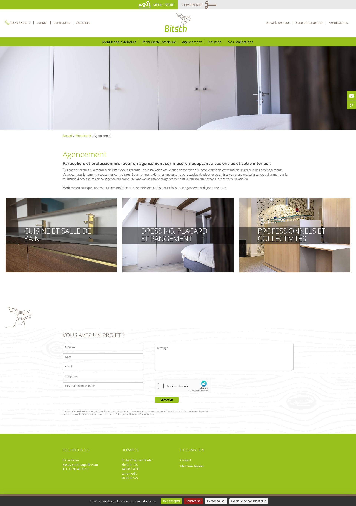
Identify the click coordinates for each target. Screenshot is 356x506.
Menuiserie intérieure (159, 42)
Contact (185, 460)
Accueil (67, 136)
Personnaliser (216, 501)
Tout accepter (171, 501)
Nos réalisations (240, 42)
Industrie (215, 42)
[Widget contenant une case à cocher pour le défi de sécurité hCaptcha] (183, 386)
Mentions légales (192, 466)
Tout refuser (193, 501)
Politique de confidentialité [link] (248, 501)
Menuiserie (163, 4)
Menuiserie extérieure (119, 42)
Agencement (192, 42)
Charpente (192, 4)
